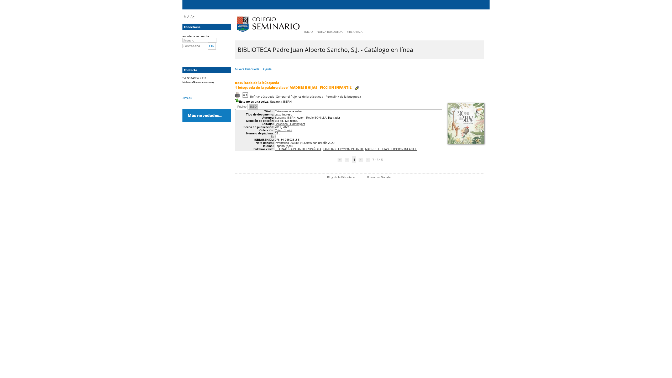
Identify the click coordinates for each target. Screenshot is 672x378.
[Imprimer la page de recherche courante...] (238, 96)
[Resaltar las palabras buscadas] (357, 88)
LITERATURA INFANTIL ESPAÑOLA (298, 149)
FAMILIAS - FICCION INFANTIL (343, 149)
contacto (187, 97)
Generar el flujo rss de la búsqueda (299, 96)
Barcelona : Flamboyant (290, 123)
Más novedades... (205, 115)
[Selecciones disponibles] (246, 96)
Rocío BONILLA (316, 117)
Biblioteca (354, 32)
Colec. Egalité (283, 130)
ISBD (253, 106)
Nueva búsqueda (330, 32)
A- (185, 16)
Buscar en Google (379, 177)
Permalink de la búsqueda (343, 96)
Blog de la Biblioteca (341, 177)
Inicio (308, 32)
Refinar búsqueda (262, 96)
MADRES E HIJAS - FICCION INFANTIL (391, 149)
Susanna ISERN (281, 101)
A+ (193, 16)
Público (241, 106)
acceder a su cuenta (195, 36)
